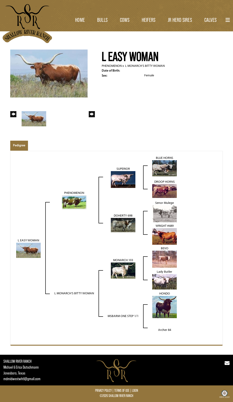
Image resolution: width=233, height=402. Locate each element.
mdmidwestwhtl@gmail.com (22, 379)
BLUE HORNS (164, 158)
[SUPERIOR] (123, 179)
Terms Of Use (121, 390)
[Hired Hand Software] (224, 396)
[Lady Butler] (164, 282)
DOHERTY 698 (123, 215)
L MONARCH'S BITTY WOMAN (145, 66)
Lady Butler (164, 272)
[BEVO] (164, 259)
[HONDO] (164, 307)
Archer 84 (164, 330)
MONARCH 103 (123, 260)
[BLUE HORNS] (164, 168)
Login (135, 390)
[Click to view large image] (49, 73)
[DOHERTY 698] (123, 225)
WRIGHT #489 (165, 226)
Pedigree (19, 145)
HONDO (164, 293)
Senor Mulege (164, 203)
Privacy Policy (103, 390)
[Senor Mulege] (164, 213)
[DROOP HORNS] (164, 191)
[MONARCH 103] (123, 270)
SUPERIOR (123, 169)
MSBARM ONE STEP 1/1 (123, 316)
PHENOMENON (112, 66)
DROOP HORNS (164, 182)
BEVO (164, 248)
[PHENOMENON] (74, 202)
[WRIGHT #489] (164, 236)
